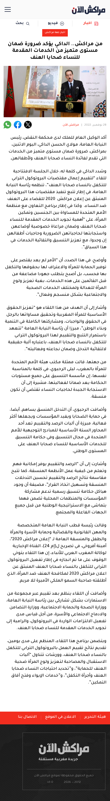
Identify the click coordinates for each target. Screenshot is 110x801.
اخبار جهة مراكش (55, 32)
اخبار (88, 23)
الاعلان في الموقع (60, 717)
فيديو (53, 23)
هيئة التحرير (95, 717)
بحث (20, 23)
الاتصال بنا (27, 717)
